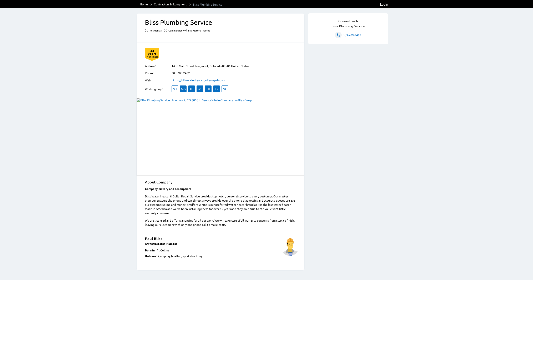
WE (200, 89)
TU (191, 89)
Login (384, 4)
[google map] (220, 137)
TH (208, 89)
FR (216, 89)
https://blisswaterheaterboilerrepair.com (198, 80)
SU (175, 89)
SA (225, 89)
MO (183, 89)
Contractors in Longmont (170, 4)
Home (144, 4)
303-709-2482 (181, 73)
